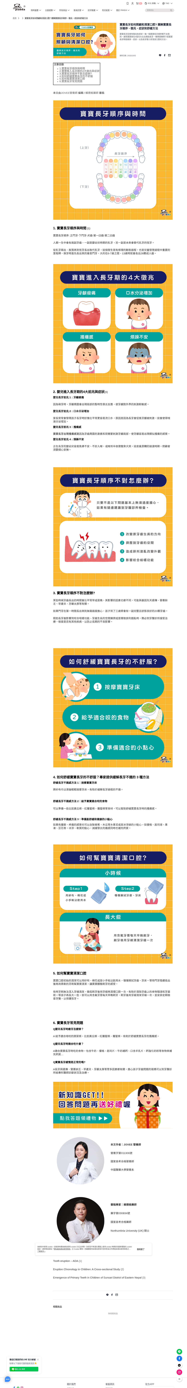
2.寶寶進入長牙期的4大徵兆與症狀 (79, 71)
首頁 (15, 18)
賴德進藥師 (91, 92)
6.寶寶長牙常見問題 (70, 81)
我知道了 (141, 1249)
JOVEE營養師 (69, 92)
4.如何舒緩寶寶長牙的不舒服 (76, 76)
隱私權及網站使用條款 (62, 1249)
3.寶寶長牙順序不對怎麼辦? (75, 73)
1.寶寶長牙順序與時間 (72, 68)
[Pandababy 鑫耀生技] (19, 7)
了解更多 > (41, 1251)
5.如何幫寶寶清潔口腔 (72, 78)
